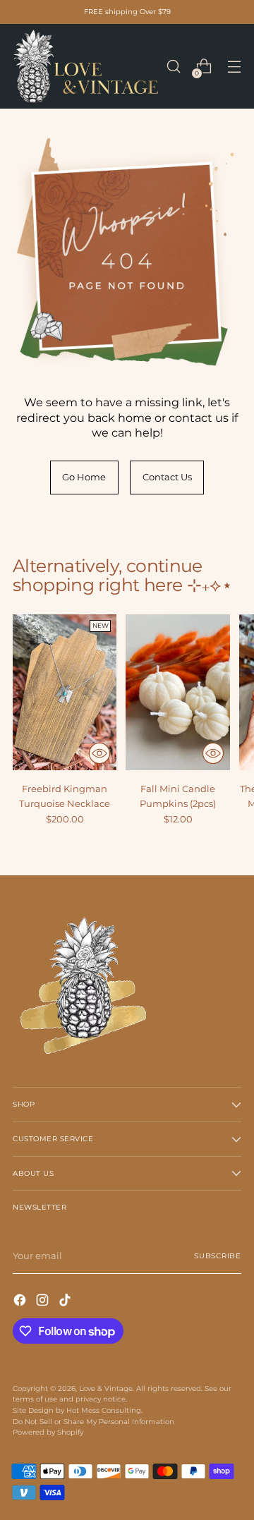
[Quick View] (99, 753)
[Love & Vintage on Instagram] (43, 1302)
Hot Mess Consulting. (104, 1410)
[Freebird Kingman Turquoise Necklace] (64, 692)
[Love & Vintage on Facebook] (21, 1302)
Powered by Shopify (48, 1432)
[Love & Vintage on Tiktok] (66, 1302)
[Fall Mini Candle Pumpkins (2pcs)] (177, 692)
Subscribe (217, 1255)
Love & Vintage (106, 1388)
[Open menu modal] (233, 66)
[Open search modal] (173, 66)
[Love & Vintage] (85, 66)
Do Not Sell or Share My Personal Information (93, 1421)
